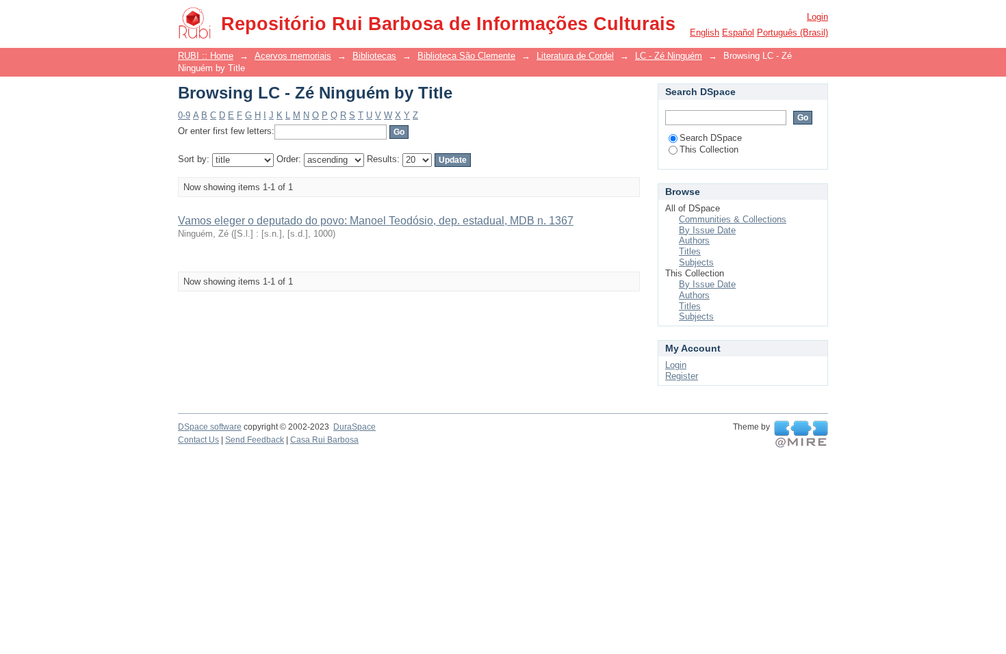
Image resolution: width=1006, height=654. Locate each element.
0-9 (184, 115)
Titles (690, 251)
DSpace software (210, 427)
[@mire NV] (801, 434)
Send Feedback (254, 440)
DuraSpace (354, 427)
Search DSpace (711, 138)
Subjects (696, 262)
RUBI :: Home (205, 56)
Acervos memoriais (293, 56)
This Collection (709, 149)
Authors (694, 240)
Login (817, 17)
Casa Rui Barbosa (324, 440)
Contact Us (198, 440)
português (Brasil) (792, 32)
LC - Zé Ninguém (668, 56)
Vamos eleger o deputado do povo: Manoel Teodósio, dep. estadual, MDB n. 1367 (375, 220)
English (704, 32)
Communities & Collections (732, 219)
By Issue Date (707, 230)
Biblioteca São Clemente (466, 56)
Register (681, 376)
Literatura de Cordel (575, 56)
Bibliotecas (374, 56)
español (738, 32)
